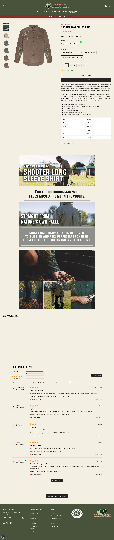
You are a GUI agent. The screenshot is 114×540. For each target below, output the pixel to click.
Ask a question (69, 143)
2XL (79, 65)
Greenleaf (74, 24)
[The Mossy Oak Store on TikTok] (11, 523)
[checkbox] (77, 382)
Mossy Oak (54, 513)
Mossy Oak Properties (56, 516)
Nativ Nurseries (55, 521)
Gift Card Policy (34, 526)
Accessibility (33, 523)
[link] (66, 31)
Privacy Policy (33, 521)
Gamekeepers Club (56, 518)
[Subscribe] (23, 518)
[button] (34, 372)
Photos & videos (77, 382)
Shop (38, 12)
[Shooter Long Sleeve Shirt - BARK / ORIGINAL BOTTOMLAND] (8, 354)
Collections (45, 12)
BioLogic (53, 523)
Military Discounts (34, 518)
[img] (20, 389)
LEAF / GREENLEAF (68, 52)
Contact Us (33, 531)
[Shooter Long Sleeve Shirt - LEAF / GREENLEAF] (4, 354)
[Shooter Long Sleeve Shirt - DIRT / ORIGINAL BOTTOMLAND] (6, 354)
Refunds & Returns (35, 516)
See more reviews (57, 480)
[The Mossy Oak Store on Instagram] (4, 523)
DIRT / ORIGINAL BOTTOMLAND (85, 52)
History (65, 12)
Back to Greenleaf (58, 496)
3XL (84, 65)
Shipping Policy (34, 513)
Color (63, 49)
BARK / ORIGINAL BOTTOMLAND (72, 57)
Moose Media (54, 526)
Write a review (97, 375)
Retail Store (33, 528)
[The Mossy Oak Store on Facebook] (7, 523)
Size (63, 62)
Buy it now (86, 80)
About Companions (35, 534)
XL (74, 65)
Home (62, 24)
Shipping (63, 44)
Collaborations (56, 12)
